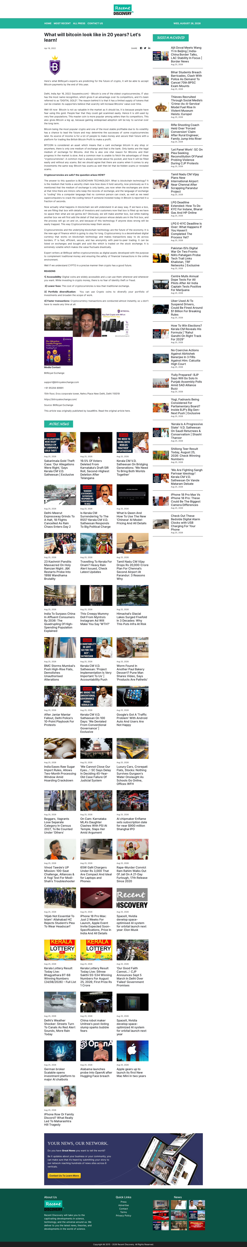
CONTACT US (95, 23)
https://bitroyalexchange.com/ (60, 399)
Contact (123, 1208)
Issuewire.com (80, 93)
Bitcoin (95, 93)
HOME (47, 23)
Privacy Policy (123, 1215)
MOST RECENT (62, 23)
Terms (123, 1212)
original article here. (119, 410)
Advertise (123, 1205)
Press (124, 1201)
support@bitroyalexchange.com (61, 382)
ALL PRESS (79, 23)
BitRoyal (68, 252)
